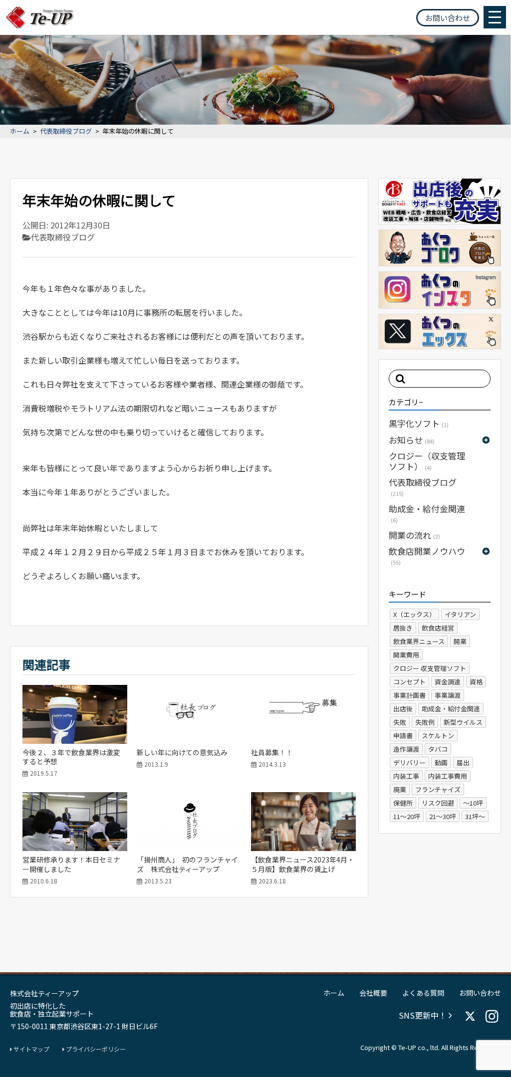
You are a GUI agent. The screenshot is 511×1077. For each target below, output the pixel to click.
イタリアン (460, 614)
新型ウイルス (463, 722)
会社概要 (373, 992)
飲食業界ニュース (419, 641)
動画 (441, 762)
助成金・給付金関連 (427, 513)
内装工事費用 (447, 776)
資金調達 (448, 681)
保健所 (403, 803)
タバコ (438, 749)
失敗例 (425, 722)
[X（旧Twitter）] (470, 1016)
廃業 (399, 789)
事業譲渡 (448, 695)
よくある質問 (423, 992)
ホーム (19, 131)
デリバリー (409, 762)
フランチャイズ (438, 789)
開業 (460, 641)
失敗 (399, 722)
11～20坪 (406, 816)
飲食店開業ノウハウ (427, 555)
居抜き (403, 628)
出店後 (403, 708)
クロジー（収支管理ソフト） (427, 460)
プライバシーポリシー (95, 1049)
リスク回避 (438, 803)
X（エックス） (414, 614)
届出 (463, 762)
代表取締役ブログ (66, 131)
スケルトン (438, 735)
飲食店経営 (438, 628)
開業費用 (406, 654)
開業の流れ (414, 535)
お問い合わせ (447, 17)
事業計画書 (409, 695)
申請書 (403, 735)
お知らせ (412, 439)
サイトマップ (30, 1049)
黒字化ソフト (419, 423)
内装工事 (406, 776)
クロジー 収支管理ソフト (429, 668)
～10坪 (473, 803)
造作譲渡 (406, 749)
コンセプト (409, 681)
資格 (476, 681)
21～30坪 (442, 816)
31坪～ (475, 816)
